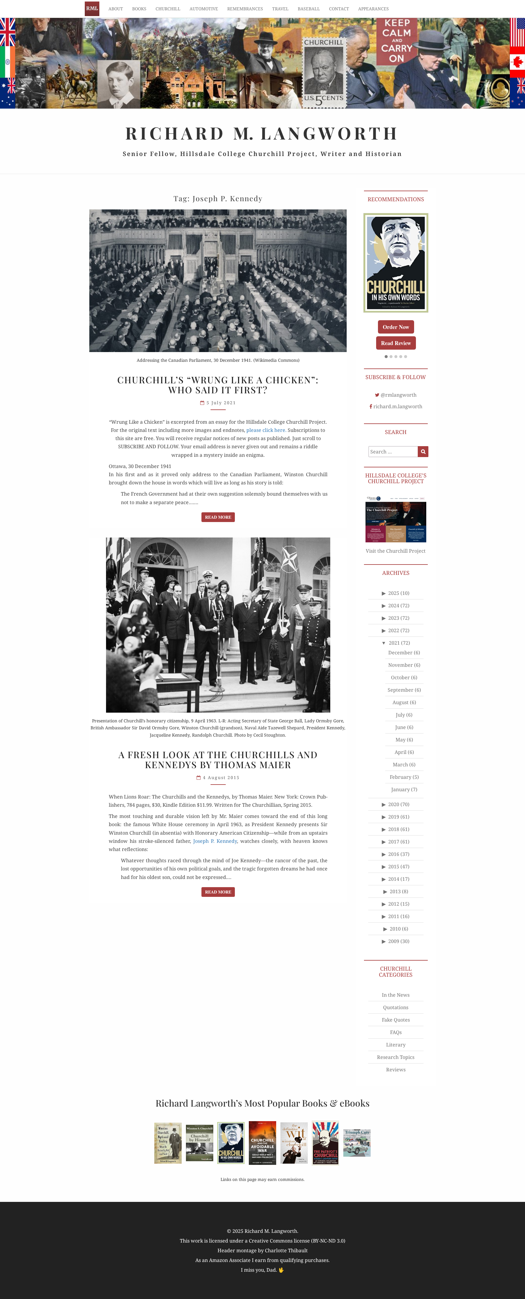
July (400, 714)
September (400, 690)
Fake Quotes (396, 1019)
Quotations (395, 1007)
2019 (393, 816)
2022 (393, 630)
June (400, 727)
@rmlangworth (399, 395)
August (401, 702)
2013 (395, 891)
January (400, 789)
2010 (395, 928)
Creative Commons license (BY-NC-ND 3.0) (297, 1240)
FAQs (396, 1032)
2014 (393, 879)
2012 (393, 903)
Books (139, 9)
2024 (393, 605)
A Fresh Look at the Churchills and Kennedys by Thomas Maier (218, 759)
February (400, 777)
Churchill (168, 9)
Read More (220, 517)
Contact (339, 9)
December (400, 652)
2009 (393, 941)
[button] (386, 357)
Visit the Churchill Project (396, 551)
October (400, 677)
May (401, 739)
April (401, 752)
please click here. (266, 430)
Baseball (309, 9)
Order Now (396, 327)
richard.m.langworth (397, 406)
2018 (393, 829)
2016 (393, 854)
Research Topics (395, 1057)
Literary (396, 1044)
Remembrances (245, 9)
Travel (280, 9)
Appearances (373, 9)
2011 (393, 916)
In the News (396, 995)
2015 (393, 866)
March (400, 764)
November (400, 665)
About (115, 9)
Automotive (204, 9)
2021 (394, 642)
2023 (393, 618)
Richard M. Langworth (92, 9)
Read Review (396, 343)
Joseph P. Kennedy (215, 841)
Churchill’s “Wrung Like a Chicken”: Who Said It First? (218, 385)
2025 (393, 593)
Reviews (396, 1069)
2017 (393, 841)
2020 (393, 804)
